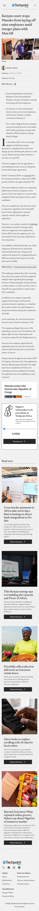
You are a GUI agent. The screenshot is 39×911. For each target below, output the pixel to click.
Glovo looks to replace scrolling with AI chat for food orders (18, 742)
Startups (12, 78)
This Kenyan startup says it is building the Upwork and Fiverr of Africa (18, 595)
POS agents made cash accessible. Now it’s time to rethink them (25, 267)
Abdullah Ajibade (12, 68)
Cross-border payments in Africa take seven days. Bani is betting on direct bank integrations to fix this (19, 514)
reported (27, 176)
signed (8, 145)
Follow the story (16, 542)
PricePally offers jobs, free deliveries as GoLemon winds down (19, 670)
